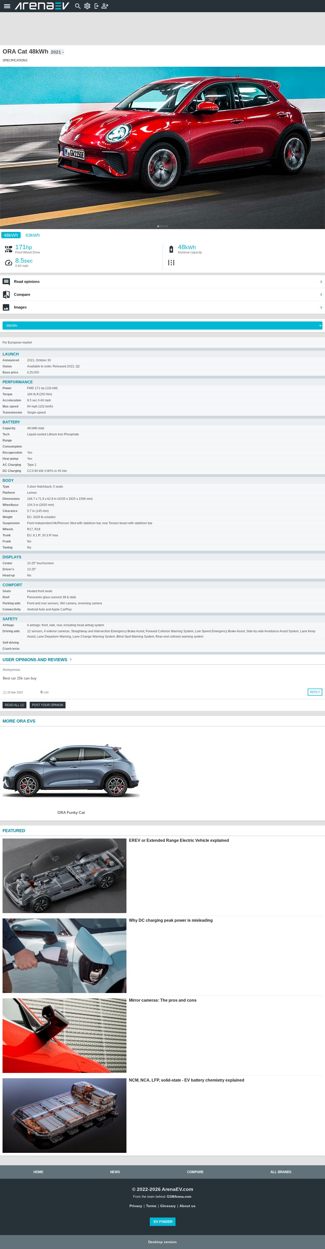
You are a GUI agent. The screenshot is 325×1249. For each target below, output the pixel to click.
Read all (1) (14, 705)
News (115, 1172)
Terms (151, 1206)
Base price (10, 372)
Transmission (12, 412)
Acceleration (12, 400)
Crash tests (11, 649)
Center (7, 563)
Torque (7, 394)
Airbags (8, 625)
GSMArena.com (179, 1197)
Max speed (10, 406)
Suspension (11, 523)
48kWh (11, 234)
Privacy (135, 1206)
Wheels (8, 529)
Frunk (7, 541)
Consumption (12, 446)
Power (7, 388)
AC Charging (12, 465)
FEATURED (14, 830)
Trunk (7, 535)
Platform (9, 492)
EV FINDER (163, 1222)
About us (188, 1206)
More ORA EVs (19, 721)
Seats (7, 591)
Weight (7, 517)
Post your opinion (47, 705)
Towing (7, 547)
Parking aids (12, 603)
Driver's (8, 569)
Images (20, 307)
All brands (280, 1172)
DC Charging (12, 471)
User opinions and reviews (36, 659)
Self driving (11, 642)
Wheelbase (11, 505)
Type (6, 486)
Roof (6, 597)
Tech (6, 434)
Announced (11, 360)
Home (38, 1172)
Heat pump (10, 458)
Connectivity (12, 609)
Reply (315, 692)
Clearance (10, 511)
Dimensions (11, 499)
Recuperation (12, 452)
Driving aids (11, 631)
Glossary (168, 1206)
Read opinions (27, 281)
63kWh (33, 234)
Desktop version (162, 1242)
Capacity (9, 428)
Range (7, 440)
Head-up (9, 575)
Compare (22, 294)
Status (7, 366)
